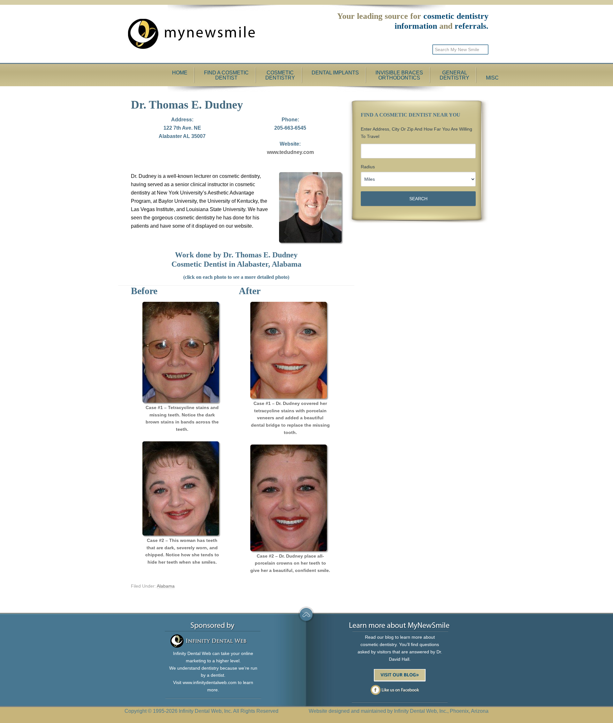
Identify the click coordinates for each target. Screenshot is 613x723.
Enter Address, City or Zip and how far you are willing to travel (416, 132)
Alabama (166, 586)
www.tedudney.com (290, 152)
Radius (368, 166)
